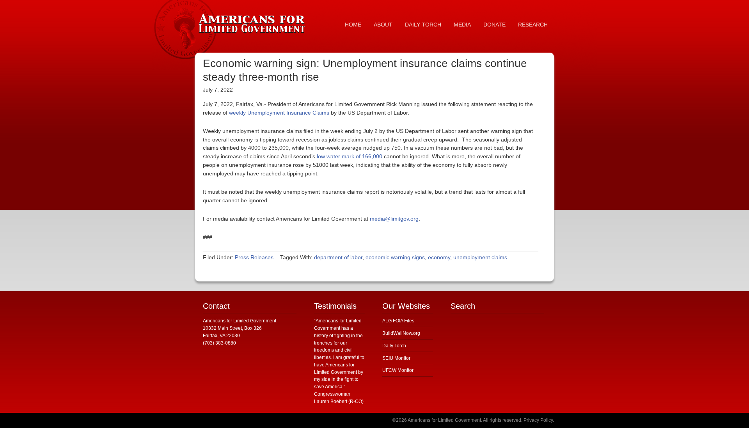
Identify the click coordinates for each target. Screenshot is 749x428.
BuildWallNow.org (401, 333)
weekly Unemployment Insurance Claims (279, 113)
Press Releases (254, 257)
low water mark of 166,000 (349, 156)
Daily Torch (394, 345)
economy (439, 257)
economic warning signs (395, 257)
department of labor (338, 257)
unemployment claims (480, 257)
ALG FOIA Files (398, 321)
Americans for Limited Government (253, 21)
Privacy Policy (538, 420)
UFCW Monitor (398, 370)
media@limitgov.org (394, 219)
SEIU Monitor (396, 358)
